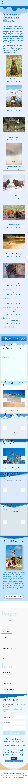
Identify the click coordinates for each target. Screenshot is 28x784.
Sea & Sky (6, 631)
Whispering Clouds (14, 480)
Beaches (6, 626)
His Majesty (14, 108)
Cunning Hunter (14, 137)
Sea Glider (14, 358)
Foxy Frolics (14, 301)
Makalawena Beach (14, 410)
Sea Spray (14, 432)
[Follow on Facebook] (23, 5)
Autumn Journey (14, 79)
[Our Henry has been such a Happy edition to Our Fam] (6, 752)
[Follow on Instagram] (26, 5)
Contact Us (7, 683)
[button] (5, 368)
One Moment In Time (14, 166)
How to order (8, 672)
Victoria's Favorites (10, 648)
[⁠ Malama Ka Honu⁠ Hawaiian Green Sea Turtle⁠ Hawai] (14, 752)
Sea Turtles (7, 620)
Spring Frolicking (14, 225)
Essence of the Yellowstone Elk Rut (14, 311)
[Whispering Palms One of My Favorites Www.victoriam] (21, 752)
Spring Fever (14, 292)
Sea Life (6, 642)
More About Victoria (14, 596)
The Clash (14, 195)
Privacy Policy (8, 689)
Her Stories (7, 658)
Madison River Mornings (14, 254)
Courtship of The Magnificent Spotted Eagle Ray (14, 468)
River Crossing (14, 283)
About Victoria (8, 678)
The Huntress (14, 321)
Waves (5, 637)
